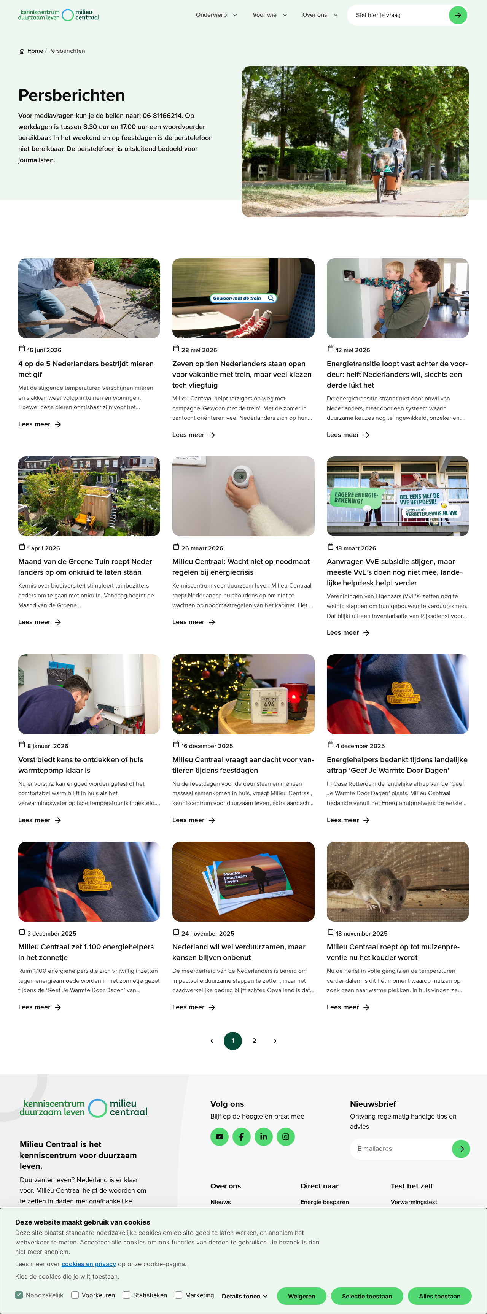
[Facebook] (241, 1137)
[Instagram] (286, 1137)
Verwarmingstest (414, 1202)
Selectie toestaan (367, 1296)
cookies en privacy (89, 1264)
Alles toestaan (440, 1296)
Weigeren (301, 1296)
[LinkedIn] (264, 1137)
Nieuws (220, 1202)
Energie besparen (325, 1202)
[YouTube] (219, 1137)
